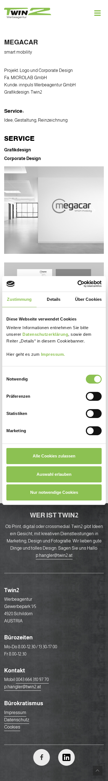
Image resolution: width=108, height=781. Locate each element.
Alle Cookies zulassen (54, 456)
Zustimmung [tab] (19, 299)
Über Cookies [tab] (88, 299)
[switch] (94, 396)
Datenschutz (16, 719)
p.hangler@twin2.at (54, 555)
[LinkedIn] (66, 757)
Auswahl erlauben (54, 474)
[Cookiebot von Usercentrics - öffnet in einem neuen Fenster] (78, 283)
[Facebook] (41, 757)
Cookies (12, 727)
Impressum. (53, 354)
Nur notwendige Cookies (54, 492)
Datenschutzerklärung (45, 334)
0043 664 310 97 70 (32, 679)
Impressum (15, 712)
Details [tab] (53, 299)
